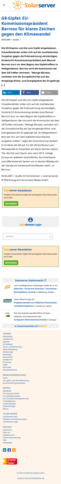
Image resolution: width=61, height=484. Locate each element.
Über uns (6, 432)
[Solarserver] (34, 5)
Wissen (6, 409)
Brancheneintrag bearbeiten (14, 383)
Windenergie (8, 352)
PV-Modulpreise (9, 401)
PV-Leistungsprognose (11, 396)
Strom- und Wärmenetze (12, 347)
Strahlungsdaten (9, 404)
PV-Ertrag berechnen (11, 393)
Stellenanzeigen (9, 406)
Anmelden (11, 203)
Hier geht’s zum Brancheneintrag (16, 380)
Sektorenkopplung (10, 349)
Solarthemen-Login (10, 422)
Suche (5, 378)
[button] (11, 92)
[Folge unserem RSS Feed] (14, 451)
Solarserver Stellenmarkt (29, 280)
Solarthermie (8, 339)
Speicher (6, 341)
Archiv (16, 39)
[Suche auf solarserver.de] (50, 236)
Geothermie (7, 359)
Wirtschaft (7, 367)
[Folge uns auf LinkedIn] (4, 451)
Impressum (7, 430)
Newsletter (7, 391)
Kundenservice (8, 435)
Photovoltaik (7, 336)
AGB (4, 440)
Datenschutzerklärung (11, 437)
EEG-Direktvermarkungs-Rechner (16, 398)
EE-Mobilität (7, 344)
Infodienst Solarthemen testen (15, 419)
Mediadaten (7, 442)
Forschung (7, 362)
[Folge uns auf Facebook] (9, 451)
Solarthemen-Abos (10, 416)
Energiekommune (10, 370)
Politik (5, 365)
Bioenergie (7, 354)
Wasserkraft (7, 357)
